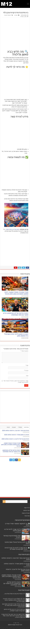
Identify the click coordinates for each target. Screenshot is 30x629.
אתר (27, 375)
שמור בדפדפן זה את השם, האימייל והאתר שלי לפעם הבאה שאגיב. (16, 381)
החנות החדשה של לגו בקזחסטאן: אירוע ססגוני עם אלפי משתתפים (15, 314)
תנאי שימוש (26, 510)
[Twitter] (13, 460)
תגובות (14, 427)
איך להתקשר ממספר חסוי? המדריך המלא (17, 524)
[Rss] (19, 460)
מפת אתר (27, 516)
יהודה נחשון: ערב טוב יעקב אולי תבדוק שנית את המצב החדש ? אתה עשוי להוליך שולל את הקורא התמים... (13, 616)
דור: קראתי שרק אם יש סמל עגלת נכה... (14, 593)
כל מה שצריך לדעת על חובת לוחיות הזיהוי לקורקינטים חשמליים (16, 548)
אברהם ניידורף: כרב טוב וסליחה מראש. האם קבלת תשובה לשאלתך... (14, 610)
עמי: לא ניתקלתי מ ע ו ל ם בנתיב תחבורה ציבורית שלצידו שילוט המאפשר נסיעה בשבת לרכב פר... (14, 600)
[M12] (7, 4)
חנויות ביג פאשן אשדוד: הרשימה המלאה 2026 (16, 434)
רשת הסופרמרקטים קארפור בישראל (12, 536)
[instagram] (10, 460)
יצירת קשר (27, 507)
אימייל (26, 370)
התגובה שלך (24, 351)
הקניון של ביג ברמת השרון (12, 229)
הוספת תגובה (7, 15)
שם (27, 365)
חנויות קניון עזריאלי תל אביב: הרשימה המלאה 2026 (15, 439)
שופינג (16, 15)
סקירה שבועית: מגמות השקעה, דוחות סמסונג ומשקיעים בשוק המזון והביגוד (16, 293)
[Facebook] (16, 460)
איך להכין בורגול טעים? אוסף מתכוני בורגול (17, 542)
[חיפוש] (4, 501)
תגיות (8, 427)
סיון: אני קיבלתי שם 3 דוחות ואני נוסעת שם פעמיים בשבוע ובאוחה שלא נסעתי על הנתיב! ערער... (13, 605)
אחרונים (26, 427)
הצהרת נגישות (26, 513)
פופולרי (20, 427)
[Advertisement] (15, 33)
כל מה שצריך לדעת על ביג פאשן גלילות (12, 530)
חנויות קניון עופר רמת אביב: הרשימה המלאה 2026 (15, 430)
